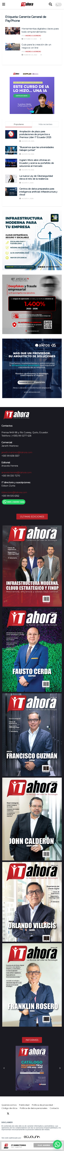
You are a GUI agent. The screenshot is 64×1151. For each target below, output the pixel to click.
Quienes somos (9, 1105)
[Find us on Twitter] (8, 1113)
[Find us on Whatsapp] (29, 1113)
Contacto (54, 1108)
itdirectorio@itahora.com (14, 492)
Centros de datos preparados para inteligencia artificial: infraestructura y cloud (38, 191)
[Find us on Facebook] (2, 1113)
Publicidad (24, 1105)
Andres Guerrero (33, 36)
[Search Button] (50, 4)
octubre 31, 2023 (30, 39)
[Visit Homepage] (27, 4)
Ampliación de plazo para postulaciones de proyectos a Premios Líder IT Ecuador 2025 (35, 134)
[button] (4, 1068)
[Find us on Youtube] (19, 1113)
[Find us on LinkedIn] (13, 1113)
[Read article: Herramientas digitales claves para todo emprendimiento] (12, 31)
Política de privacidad (42, 1105)
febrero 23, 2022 (30, 55)
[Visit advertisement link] (32, 91)
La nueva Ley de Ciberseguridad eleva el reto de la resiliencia (36, 177)
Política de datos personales (33, 1108)
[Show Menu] (3, 4)
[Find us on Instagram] (24, 1113)
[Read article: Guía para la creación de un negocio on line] (12, 46)
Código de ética (9, 1108)
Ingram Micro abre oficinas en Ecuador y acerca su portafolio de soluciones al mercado (36, 163)
